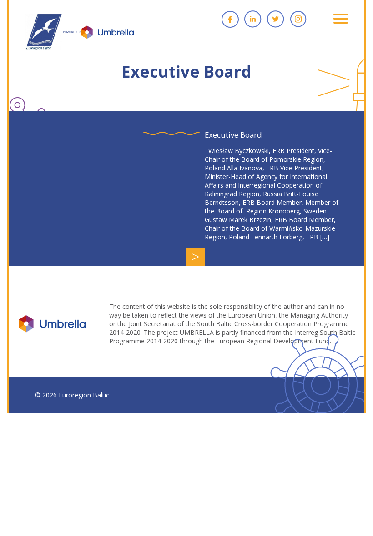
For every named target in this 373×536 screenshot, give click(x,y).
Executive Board (233, 134)
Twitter (276, 19)
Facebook (230, 19)
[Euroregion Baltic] (79, 36)
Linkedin (253, 19)
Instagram (298, 19)
